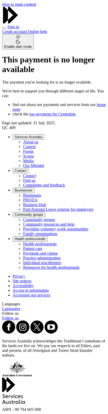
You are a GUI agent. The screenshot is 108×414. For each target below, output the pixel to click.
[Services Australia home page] (10, 22)
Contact (20, 171)
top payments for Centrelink (52, 114)
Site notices (22, 281)
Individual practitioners (42, 262)
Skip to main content (19, 4)
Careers (29, 146)
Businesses (24, 190)
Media (28, 161)
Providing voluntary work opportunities (55, 229)
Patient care (32, 248)
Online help (37, 31)
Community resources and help (48, 224)
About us (30, 142)
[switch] (18, 41)
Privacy (19, 276)
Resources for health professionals (51, 267)
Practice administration (42, 258)
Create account (15, 31)
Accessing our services (31, 295)
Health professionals (30, 239)
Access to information (31, 290)
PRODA (30, 200)
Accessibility (23, 285)
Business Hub (34, 204)
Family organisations (40, 233)
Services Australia (28, 137)
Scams (28, 156)
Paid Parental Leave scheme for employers (58, 209)
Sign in (13, 27)
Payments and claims (40, 253)
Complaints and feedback (44, 185)
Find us (29, 180)
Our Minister (33, 165)
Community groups (29, 215)
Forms (28, 151)
